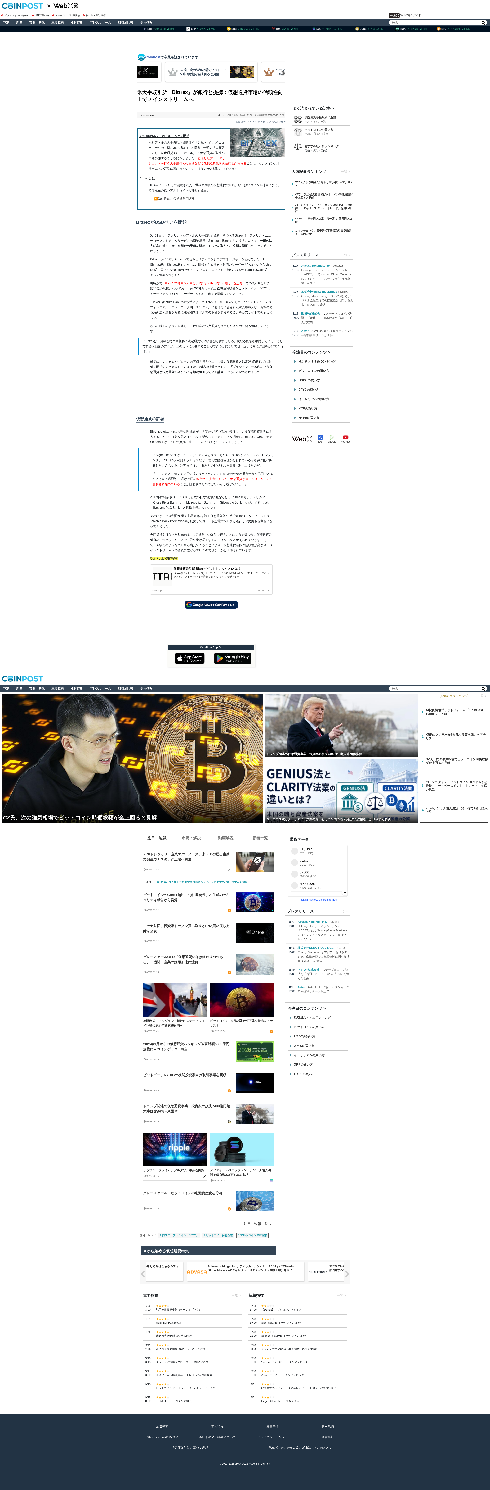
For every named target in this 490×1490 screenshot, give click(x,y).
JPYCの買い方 (309, 389)
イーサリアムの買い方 (314, 399)
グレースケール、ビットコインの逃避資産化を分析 (182, 1193)
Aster (305, 331)
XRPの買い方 (308, 408)
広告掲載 (162, 1426)
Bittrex (221, 115)
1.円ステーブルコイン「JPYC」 (179, 1235)
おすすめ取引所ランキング (322, 146)
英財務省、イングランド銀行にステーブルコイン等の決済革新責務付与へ (173, 1023)
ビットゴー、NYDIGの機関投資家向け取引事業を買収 (184, 1075)
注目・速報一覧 (256, 1224)
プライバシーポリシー (272, 1437)
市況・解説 (37, 22)
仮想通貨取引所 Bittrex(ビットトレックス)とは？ (207, 568)
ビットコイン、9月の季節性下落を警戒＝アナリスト (241, 1023)
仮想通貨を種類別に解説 (320, 117)
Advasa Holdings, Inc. (315, 265)
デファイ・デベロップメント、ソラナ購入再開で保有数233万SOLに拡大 (240, 1172)
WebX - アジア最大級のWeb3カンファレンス (300, 1447)
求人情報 (217, 1426)
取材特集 (77, 22)
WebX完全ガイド (410, 15)
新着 (19, 22)
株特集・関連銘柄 (96, 15)
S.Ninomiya (147, 115)
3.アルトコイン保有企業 (252, 1235)
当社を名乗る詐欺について (217, 1437)
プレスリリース (100, 22)
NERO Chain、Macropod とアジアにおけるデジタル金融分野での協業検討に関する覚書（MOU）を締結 (255, 1268)
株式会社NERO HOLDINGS (319, 291)
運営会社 (328, 1437)
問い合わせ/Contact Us (162, 1437)
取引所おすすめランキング (317, 361)
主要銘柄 (57, 22)
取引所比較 (125, 22)
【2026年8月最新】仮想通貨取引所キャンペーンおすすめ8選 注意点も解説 (201, 881)
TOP (6, 22)
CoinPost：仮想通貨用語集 (176, 198)
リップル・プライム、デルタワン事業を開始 (173, 1170)
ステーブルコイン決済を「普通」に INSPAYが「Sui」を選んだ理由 (327, 318)
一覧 (344, 171)
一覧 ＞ (482, 696)
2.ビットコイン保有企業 (218, 1235)
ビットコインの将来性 (16, 15)
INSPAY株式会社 (312, 313)
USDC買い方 (42, 15)
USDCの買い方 (309, 380)
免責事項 (272, 1426)
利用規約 (328, 1426)
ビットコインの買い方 (319, 129)
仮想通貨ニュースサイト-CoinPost (252, 1463)
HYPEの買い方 (309, 417)
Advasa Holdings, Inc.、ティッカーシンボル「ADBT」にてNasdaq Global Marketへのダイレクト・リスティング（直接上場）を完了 (326, 274)
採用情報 (146, 22)
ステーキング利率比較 (67, 15)
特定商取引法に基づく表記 (190, 1447)
